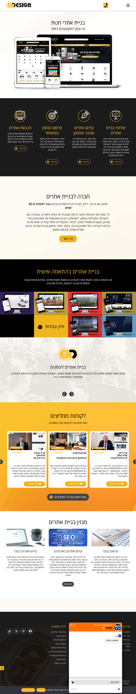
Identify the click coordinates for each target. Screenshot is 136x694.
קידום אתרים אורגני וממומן (84, 130)
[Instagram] (23, 631)
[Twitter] (16, 631)
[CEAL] (119, 336)
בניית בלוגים (61, 659)
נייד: (128, 636)
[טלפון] (106, 5)
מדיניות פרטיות (123, 683)
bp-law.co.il (39, 457)
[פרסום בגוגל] (110, 537)
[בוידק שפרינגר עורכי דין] (85, 336)
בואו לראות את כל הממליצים (70, 497)
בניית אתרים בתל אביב (57, 651)
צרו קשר (68, 238)
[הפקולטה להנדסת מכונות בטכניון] (119, 313)
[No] (132, 690)
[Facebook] (30, 631)
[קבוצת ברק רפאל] (85, 313)
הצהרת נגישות (60, 663)
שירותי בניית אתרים (116, 130)
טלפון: (127, 632)
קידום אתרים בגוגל (25, 551)
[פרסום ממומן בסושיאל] (52, 116)
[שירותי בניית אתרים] (116, 116)
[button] (71, 625)
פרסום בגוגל (110, 551)
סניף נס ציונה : (124, 643)
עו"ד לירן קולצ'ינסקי (122, 454)
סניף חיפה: (125, 639)
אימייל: (127, 650)
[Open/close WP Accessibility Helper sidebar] (2, 668)
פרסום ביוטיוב (60, 644)
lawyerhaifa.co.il (119, 457)
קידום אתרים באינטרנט (68, 551)
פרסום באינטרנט (59, 640)
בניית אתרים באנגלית (58, 655)
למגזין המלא (68, 584)
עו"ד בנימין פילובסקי (39, 454)
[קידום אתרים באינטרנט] (68, 537)
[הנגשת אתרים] (20, 116)
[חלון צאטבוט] (95, 658)
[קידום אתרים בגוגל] (25, 537)
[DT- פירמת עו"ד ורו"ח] (17, 313)
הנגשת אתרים (20, 127)
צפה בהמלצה (115, 483)
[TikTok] (9, 631)
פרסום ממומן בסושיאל (52, 130)
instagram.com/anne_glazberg (71, 457)
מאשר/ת (41, 690)
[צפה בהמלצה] (109, 441)
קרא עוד (117, 161)
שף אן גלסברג (79, 453)
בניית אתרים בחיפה (58, 647)
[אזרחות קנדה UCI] (51, 313)
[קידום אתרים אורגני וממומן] (84, 116)
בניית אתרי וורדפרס (58, 632)
